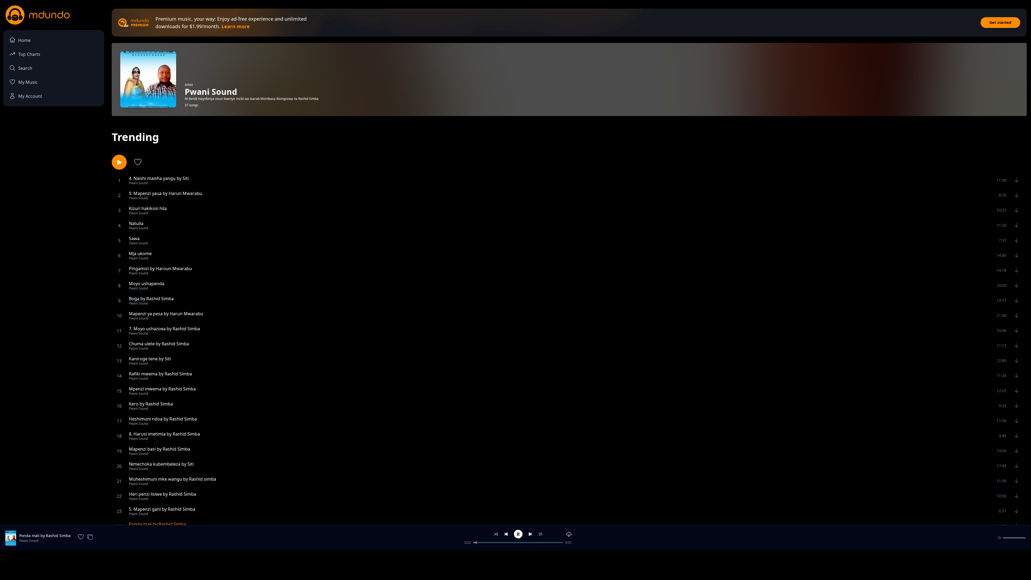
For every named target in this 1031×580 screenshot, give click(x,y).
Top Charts (29, 54)
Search (25, 68)
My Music (28, 82)
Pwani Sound (28, 540)
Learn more (236, 26)
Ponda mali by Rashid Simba (45, 535)
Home (24, 40)
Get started (1000, 22)
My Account (30, 96)
